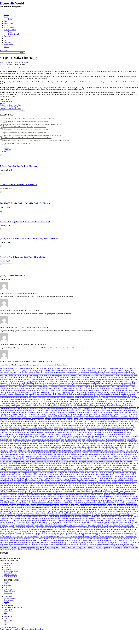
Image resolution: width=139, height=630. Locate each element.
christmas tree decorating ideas (23, 396)
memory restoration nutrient (118, 476)
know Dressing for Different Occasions (85, 469)
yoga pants (24, 549)
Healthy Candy (75, 445)
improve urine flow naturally (62, 462)
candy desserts (62, 390)
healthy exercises (73, 447)
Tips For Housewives (119, 535)
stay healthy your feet (94, 526)
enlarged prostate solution (36, 418)
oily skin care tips (34, 500)
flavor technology (50, 425)
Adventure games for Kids (105, 370)
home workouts (47, 452)
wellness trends (74, 546)
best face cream (97, 379)
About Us (7, 565)
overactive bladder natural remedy (52, 502)
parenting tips (94, 502)
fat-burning (61, 421)
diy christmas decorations (123, 408)
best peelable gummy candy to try (35, 381)
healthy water (22, 451)
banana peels (104, 376)
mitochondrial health (6, 487)
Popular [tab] (6, 148)
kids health (40, 467)
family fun (91, 419)
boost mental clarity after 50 (122, 385)
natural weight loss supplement (100, 495)
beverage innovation (104, 383)
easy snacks (4, 414)
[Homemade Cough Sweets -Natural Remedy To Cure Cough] (6, 218)
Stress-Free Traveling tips (115, 527)
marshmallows (122, 474)
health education (79, 441)
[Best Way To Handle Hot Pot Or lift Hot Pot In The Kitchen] (6, 199)
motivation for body (13, 489)
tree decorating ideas (49, 538)
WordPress (17, 629)
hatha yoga (130, 440)
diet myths (25, 408)
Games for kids (131, 432)
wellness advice (83, 544)
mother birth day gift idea (112, 487)
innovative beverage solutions (81, 462)
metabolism (61, 480)
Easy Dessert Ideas (92, 412)
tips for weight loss (6, 537)
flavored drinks (107, 425)
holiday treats (77, 451)
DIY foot (135, 408)
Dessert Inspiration (71, 407)
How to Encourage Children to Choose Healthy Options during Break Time (109, 456)
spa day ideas (30, 526)
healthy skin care (90, 449)
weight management (50, 544)
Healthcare (85, 443)
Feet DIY (87, 421)
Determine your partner (128, 407)
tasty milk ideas (5, 535)
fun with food (86, 432)
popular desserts (48, 505)
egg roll (76, 414)
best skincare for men (77, 381)
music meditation (66, 489)
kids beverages (46, 465)
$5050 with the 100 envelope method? (23, 368)
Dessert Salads (93, 407)
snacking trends (41, 524)
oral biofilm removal (55, 500)
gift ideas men (69, 434)
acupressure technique (89, 370)
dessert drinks (51, 407)
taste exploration (112, 533)
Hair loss (68, 438)
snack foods (100, 522)
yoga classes (107, 548)
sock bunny (105, 524)
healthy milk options (45, 449)
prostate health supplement (74, 509)
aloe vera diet (21, 374)
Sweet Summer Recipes (12, 533)
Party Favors (115, 502)
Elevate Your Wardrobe (97, 414)
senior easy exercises (50, 518)
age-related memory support (46, 372)
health (6, 441)
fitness (122, 421)
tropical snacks (94, 538)
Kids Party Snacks (75, 467)
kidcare (29, 465)
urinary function (88, 540)
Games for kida (121, 432)
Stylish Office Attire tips (66, 529)
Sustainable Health (81, 531)
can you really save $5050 (36, 390)
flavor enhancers (27, 425)
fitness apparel (128, 421)
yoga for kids (124, 548)
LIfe (5, 21)
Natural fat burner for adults (114, 491)
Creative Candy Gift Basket (49, 399)
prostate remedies (131, 509)
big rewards (127, 383)
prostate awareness (86, 507)
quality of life (94, 511)
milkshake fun (70, 485)
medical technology (62, 476)
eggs (80, 414)
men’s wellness (79, 478)
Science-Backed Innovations (18, 518)
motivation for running (27, 489)
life (28, 471)
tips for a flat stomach (105, 535)
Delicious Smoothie (27, 407)
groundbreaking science (24, 436)
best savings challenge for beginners (58, 381)
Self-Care (31, 518)
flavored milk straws (127, 425)
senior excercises (62, 518)
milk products (37, 484)
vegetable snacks (31, 542)
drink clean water (79, 410)
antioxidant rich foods (109, 374)
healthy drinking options (26, 447)
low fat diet (48, 473)
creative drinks (133, 399)
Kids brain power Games (111, 465)
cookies (16, 399)
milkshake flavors (59, 485)
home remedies (18, 452)
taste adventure (90, 533)
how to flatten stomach (48, 458)
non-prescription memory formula (92, 496)
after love (10, 372)
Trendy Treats (72, 538)
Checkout (7, 42)
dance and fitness (100, 405)
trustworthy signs (120, 538)
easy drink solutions (105, 412)
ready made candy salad (53, 513)
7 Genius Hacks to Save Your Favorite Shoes (18, 185)
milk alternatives (39, 482)
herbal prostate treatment (60, 451)
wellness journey (129, 544)
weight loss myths (125, 542)
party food (123, 502)
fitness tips (45, 423)
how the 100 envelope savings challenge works (97, 454)
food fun (83, 427)
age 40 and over (24, 372)
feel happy (10, 105)
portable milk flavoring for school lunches (100, 505)
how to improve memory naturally (103, 458)
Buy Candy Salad (133, 388)
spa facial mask (39, 526)
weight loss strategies (13, 544)
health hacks (98, 441)
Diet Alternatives (5, 408)
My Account (8, 45)
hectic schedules (32, 451)
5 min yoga (15, 370)
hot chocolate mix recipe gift (129, 452)
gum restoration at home (74, 436)
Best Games (114, 379)
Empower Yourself (17, 416)
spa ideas (48, 526)
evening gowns (78, 418)
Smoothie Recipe (68, 522)
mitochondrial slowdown (22, 487)
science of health (117, 516)
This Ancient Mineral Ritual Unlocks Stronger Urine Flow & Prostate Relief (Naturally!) (25, 132)
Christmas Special (10, 598)
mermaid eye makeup (117, 478)
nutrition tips (48, 498)
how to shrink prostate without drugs (109, 460)
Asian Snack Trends (83, 376)
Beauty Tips (8, 23)
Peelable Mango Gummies (50, 504)
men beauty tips (5, 478)
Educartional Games (21, 414)
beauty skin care (5, 377)
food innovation (91, 427)
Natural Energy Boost (98, 491)
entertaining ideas (50, 418)
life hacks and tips (35, 471)
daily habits (106, 403)
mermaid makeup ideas (7, 480)
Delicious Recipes (15, 407)
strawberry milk (53, 527)
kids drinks (128, 465)
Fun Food (63, 430)
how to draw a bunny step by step (74, 456)
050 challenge (40, 368)
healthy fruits (92, 447)
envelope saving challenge (64, 418)
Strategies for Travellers (7, 527)
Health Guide (89, 441)
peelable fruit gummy (23, 504)
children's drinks (122, 392)
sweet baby (119, 531)
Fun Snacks (57, 432)
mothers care (132, 487)
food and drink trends (52, 427)
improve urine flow (46, 462)
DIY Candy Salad (109, 408)
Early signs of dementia (56, 412)
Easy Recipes (132, 412)
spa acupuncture (20, 526)
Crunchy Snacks (117, 401)
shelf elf (91, 518)
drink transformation (128, 410)
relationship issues (34, 515)
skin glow (128, 520)
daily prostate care (116, 403)
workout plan (91, 548)
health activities (13, 441)
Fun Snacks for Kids (67, 432)
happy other (44, 440)
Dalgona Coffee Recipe (67, 405)
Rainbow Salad (40, 513)
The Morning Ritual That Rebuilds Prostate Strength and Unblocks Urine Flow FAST (24, 129)
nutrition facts (16, 498)
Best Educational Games (84, 379)
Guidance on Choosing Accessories (43, 436)
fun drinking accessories (31, 430)
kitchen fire (12, 469)
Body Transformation (79, 385)
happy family (18, 105)
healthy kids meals (120, 447)
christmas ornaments (128, 394)
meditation (71, 476)
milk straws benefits (108, 484)
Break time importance (56, 388)
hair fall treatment (51, 438)
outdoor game (107, 500)
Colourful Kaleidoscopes (110, 398)
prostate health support (90, 509)
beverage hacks (93, 383)
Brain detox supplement (73, 387)
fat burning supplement (22, 421)
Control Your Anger (132, 398)
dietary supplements (57, 408)
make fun (90, 473)
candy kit (102, 390)
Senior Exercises (74, 518)
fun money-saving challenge (13, 432)
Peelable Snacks (85, 504)
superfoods (3, 531)
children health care (86, 392)
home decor (129, 451)
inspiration (56, 463)
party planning (131, 502)
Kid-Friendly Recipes (7, 465)
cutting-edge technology (57, 403)
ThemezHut (39, 629)
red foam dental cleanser (124, 513)
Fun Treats (78, 432)
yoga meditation (7, 549)
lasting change (114, 469)
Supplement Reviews (28, 531)
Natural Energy (86, 491)
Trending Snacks (62, 538)
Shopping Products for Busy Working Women (120, 518)
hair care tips (17, 438)
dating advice (111, 405)
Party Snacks (4, 504)
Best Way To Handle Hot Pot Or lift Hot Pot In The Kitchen (25, 203)
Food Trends (4, 429)
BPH (23, 387)
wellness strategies (41, 546)
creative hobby (47, 401)
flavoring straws (26, 427)
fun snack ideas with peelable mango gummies (38, 432)
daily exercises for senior (94, 403)
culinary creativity (128, 401)
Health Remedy (14, 34)
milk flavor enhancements (120, 482)
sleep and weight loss (23, 522)
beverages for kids (118, 383)
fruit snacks (105, 429)
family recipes (109, 419)
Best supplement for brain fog (110, 381)
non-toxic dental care (109, 496)
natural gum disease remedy (9, 493)
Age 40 (16, 372)
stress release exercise (65, 527)
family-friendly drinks (122, 419)
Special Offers (63, 526)
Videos (6, 622)
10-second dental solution (99, 368)
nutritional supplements (72, 498)
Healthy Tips (4, 451)
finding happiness (113, 421)
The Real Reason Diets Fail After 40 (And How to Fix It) (16, 143)
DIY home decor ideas (7, 410)
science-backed (127, 516)
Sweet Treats (24, 533)
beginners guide (23, 377)
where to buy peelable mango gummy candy (25, 548)
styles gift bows (53, 529)
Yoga (10, 32)
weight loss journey (100, 542)
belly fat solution (71, 377)
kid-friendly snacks (20, 465)
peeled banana (95, 504)
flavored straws (5, 427)
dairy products (33, 405)
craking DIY (23, 399)
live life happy (114, 471)
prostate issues (120, 509)
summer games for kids (110, 529)
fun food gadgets (72, 430)
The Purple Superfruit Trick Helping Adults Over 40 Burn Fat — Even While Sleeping (24, 121)
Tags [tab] (5, 151)
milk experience (82, 482)
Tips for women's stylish (31, 537)
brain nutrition (9, 388)
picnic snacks (121, 504)
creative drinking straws (121, 399)
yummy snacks (44, 549)
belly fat (42, 377)
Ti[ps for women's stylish (90, 535)
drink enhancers (117, 410)
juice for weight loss (122, 463)
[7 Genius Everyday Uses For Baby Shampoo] (6, 162)
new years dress (49, 496)
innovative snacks (5, 463)
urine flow (125, 540)
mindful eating (109, 485)
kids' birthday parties (129, 467)
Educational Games (35, 414)
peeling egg (103, 504)
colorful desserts (26, 398)
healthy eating (48, 447)
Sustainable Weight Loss (95, 531)
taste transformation (124, 533)
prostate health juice (44, 509)
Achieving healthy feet (74, 370)
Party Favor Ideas (105, 502)
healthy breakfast (64, 445)
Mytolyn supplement (131, 489)
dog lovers (24, 410)
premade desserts (27, 507)
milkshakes (90, 485)
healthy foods (83, 447)
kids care (122, 465)
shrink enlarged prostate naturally (42, 520)
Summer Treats (123, 529)
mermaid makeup (129, 478)
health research (10, 443)
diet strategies (34, 408)
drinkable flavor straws (7, 412)
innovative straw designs (33, 463)
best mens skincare (124, 379)
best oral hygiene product (16, 381)
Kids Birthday (56, 465)
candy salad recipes (32, 392)
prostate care (96, 507)
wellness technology (54, 546)
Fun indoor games (113, 430)
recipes (113, 513)
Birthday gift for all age (14, 385)
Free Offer (44, 429)
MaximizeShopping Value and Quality (31, 476)
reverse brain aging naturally (91, 515)
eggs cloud (86, 414)
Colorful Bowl (16, 398)
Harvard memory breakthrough (116, 440)
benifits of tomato (107, 377)
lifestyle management (91, 471)
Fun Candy (10, 430)
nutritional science (58, 498)
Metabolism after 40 (71, 480)
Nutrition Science (38, 498)
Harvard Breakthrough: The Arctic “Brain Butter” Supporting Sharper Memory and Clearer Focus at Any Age (31, 124)
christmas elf (98, 394)
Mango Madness (32, 474)
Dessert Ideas (60, 407)
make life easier (98, 473)
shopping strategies (6, 520)
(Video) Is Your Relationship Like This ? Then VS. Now (23, 257)
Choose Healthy (52, 394)
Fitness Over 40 (24, 423)
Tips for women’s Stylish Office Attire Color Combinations (59, 537)
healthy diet (112, 445)
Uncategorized (8, 101)
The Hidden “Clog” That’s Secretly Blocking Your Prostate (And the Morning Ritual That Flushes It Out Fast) (31, 135)
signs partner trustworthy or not (82, 520)
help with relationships (44, 451)
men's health (46, 478)
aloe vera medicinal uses (45, 374)
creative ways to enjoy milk (102, 401)
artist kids (62, 376)
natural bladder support (39, 491)
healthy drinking (13, 447)
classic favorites (69, 396)
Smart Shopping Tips (55, 522)
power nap (127, 505)
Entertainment (8, 600)
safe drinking (51, 516)
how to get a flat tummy (63, 458)
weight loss (65, 542)
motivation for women (42, 489)
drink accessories (68, 410)
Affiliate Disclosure (10, 575)
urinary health (117, 540)
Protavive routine (29, 511)
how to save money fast (89, 460)
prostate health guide (31, 509)
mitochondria (119, 485)
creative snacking (68, 401)
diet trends (47, 408)
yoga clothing (115, 548)
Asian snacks (95, 376)
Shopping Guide (99, 518)
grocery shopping (125, 434)
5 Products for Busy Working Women (31, 370)
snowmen (90, 524)
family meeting (100, 419)
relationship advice (22, 515)
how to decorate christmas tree (34, 456)
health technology (57, 443)
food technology (131, 427)
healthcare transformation (98, 443)
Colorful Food (36, 398)
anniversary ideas (81, 374)
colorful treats (73, 398)
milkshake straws (80, 485)
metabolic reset (52, 480)
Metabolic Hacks (30, 480)
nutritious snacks (95, 498)
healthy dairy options (102, 445)
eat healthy (11, 414)
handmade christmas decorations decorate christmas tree (112, 438)
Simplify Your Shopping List (115, 520)
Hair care (9, 438)
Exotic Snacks (35, 419)
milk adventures (28, 482)
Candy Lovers (109, 390)
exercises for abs (11, 419)
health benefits (60, 441)
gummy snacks (107, 436)
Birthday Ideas (27, 385)
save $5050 (90, 516)
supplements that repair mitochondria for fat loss (59, 531)
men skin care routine (34, 478)
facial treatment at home (58, 419)
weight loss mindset (112, 542)
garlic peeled (4, 434)
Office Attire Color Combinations (18, 500)
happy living (27, 440)
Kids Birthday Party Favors (83, 465)
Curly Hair (11, 403)
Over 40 (124, 500)
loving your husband (37, 473)
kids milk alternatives (51, 467)
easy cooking (69, 412)
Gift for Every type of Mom (50, 434)
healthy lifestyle (10, 449)
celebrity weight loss (63, 392)
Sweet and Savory (109, 531)
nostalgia (120, 496)
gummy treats (117, 436)
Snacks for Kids (56, 524)
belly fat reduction (60, 377)
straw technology (41, 527)
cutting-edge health (43, 403)
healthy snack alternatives (104, 449)
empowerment (28, 416)
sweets (31, 533)
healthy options (57, 449)
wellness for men (94, 544)
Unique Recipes (58, 540)
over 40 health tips (6, 502)
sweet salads (127, 531)
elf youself (123, 414)
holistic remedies (119, 451)
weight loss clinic (74, 542)
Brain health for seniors (119, 387)
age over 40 (33, 372)
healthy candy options (88, 445)
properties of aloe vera (72, 507)
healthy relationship (78, 449)
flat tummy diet (92, 423)
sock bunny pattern (116, 524)
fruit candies (74, 429)
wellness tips (65, 546)
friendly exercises (64, 429)
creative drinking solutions (104, 399)
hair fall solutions (32, 438)
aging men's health (124, 372)
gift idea (62, 434)
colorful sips (45, 398)
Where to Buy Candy (124, 546)
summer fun (89, 529)
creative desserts (90, 399)
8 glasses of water (49, 370)
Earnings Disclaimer (10, 576)
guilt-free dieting (61, 436)
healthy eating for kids (60, 447)
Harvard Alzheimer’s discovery (96, 440)
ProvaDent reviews (55, 511)
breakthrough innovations (91, 388)
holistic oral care (109, 451)
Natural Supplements (26, 495)
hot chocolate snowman (7, 454)
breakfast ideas (78, 388)
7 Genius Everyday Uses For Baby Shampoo (18, 166)
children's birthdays (110, 392)
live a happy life (104, 471)
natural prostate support (111, 493)
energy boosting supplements (85, 416)
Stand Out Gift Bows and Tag (77, 526)
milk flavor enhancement (103, 482)
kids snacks (100, 467)
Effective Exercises (48, 414)
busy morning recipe (120, 388)
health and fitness (23, 441)
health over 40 (128, 441)
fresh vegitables (53, 429)
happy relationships (54, 440)
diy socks (18, 410)
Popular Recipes (59, 505)
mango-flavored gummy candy (68, 474)
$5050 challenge (5, 368)
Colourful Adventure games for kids (89, 398)
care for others (52, 392)
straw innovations (21, 527)
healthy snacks (129, 449)
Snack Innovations (118, 522)
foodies (30, 429)
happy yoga (81, 440)
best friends (106, 379)
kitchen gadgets (21, 469)
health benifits (69, 441)
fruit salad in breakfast (94, 429)
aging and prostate (77, 372)
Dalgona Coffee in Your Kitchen (49, 405)
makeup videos (124, 473)
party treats (12, 504)
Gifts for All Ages (86, 434)
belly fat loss (50, 377)
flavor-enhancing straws (64, 425)
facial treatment (46, 419)
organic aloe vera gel (95, 500)
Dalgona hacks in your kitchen (85, 405)
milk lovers (28, 484)
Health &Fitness (10, 30)
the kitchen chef (57, 535)
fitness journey (14, 423)
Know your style (103, 469)
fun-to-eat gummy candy (108, 432)
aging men (114, 372)
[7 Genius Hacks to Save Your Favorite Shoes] (6, 181)
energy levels (99, 416)
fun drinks (57, 430)
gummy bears (87, 436)
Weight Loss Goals (87, 542)
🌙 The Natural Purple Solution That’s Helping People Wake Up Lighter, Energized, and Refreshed (28, 118)
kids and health (37, 465)
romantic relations (32, 516)
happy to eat (65, 440)
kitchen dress (4, 469)
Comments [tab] (7, 150)
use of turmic (13, 542)
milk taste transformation (123, 484)
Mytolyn (95, 489)
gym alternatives (127, 436)
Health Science (20, 443)
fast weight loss (10, 421)
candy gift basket (81, 390)
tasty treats (13, 535)
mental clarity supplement (92, 478)
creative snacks (79, 401)
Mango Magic (43, 474)
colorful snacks (54, 398)
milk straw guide (59, 484)
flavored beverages (78, 425)
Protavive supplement (42, 511)
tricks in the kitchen (83, 538)
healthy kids (110, 447)
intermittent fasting (77, 463)
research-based (64, 515)
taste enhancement (101, 533)
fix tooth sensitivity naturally (58, 423)
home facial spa (8, 452)
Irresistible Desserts (89, 463)
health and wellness (49, 441)
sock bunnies (97, 524)
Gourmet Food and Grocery (13, 607)
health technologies (45, 443)
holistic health (98, 451)
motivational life (55, 489)
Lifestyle (51, 471)
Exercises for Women (24, 419)
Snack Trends (18, 524)
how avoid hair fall (47, 454)
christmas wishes (58, 396)
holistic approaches (88, 451)
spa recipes (54, 526)
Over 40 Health (133, 500)
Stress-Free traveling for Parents (96, 527)
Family (6, 17)
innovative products (126, 462)
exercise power (128, 418)
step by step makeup (108, 526)
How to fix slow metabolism (31, 458)
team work (20, 535)
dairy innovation (23, 405)
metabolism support (122, 480)
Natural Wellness (116, 495)
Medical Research (49, 476)
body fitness (68, 385)
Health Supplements (31, 443)
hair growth (61, 438)
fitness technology (36, 423)
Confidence (122, 398)
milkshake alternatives (47, 485)
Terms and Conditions (11, 571)
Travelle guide (30, 538)
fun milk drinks (124, 430)
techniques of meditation (32, 535)
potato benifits (118, 505)
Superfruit (10, 531)
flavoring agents (15, 427)
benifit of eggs (81, 377)
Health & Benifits (9, 591)
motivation (3, 489)
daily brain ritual (70, 403)
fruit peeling (82, 429)
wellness (60, 544)
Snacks (48, 524)
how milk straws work (74, 454)
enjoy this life (126, 416)
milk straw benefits (48, 484)
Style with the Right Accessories (37, 529)
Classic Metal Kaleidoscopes (84, 396)
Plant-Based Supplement (18, 505)
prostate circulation (107, 507)
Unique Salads (68, 540)
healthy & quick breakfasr (114, 443)
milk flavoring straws (7, 484)
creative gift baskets (16, 401)
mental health (105, 478)
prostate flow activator (7, 509)
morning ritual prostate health (94, 487)
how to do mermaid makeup (54, 456)
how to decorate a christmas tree (14, 456)
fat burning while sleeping (48, 421)
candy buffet (53, 390)
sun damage (132, 529)
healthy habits (101, 447)
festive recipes (94, 421)
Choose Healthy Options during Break (70, 394)
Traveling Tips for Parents (17, 538)
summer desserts (79, 529)
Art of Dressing (54, 376)
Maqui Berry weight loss (109, 474)
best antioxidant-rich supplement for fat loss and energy (41, 379)
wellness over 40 (5, 546)
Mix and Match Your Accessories (40, 487)
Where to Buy (112, 546)
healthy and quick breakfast (50, 445)
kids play (84, 467)
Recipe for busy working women (100, 513)
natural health (22, 493)
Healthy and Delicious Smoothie (18, 445)
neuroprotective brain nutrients (17, 496)
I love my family (24, 462)
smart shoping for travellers (39, 522)
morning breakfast (78, 487)
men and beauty (132, 476)
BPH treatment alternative (56, 387)
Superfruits (17, 531)
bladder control (37, 385)
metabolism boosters (109, 480)
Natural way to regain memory (68, 495)
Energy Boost (70, 416)
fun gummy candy (101, 430)
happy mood (36, 440)
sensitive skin (84, 518)
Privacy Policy (8, 569)
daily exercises (81, 403)
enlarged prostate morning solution (16, 418)
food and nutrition (65, 427)
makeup (106, 473)
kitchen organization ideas (44, 469)
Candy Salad (128, 390)
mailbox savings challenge (60, 473)
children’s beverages (6, 394)
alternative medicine (69, 374)
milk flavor (91, 482)
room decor (42, 516)
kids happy (33, 467)
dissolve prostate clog (88, 408)
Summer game (98, 529)
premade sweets (38, 507)
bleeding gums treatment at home (53, 385)
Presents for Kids (49, 507)
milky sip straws (99, 485)
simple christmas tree (98, 520)
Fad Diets (85, 419)
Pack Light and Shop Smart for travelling (76, 502)
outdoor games (117, 500)
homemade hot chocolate (98, 452)
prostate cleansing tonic (120, 507)
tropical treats (104, 538)
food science (121, 427)
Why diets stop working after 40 (50, 548)
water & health (41, 542)
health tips (66, 443)
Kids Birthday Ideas (67, 465)
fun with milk (95, 432)
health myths (119, 441)
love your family (16, 473)
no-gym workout (59, 496)
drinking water (30, 412)
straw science (31, 527)
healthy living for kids (31, 449)
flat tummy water (102, 423)
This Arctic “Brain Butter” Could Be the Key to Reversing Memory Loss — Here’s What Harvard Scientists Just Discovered (35, 140)
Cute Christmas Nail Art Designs (26, 403)
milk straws (98, 484)
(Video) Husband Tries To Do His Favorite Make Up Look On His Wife (29, 238)
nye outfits (104, 498)
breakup (102, 388)
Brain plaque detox (21, 388)
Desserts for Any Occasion (112, 407)
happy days (134, 438)
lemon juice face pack (20, 471)
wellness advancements (70, 544)
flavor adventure (124, 423)
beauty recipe (133, 376)
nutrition (135, 496)
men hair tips (14, 478)
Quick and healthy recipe (115, 511)
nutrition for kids (27, 498)
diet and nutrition (16, 408)
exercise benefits (117, 418)
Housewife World (12, 3)
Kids (10, 19)
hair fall (23, 438)
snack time (10, 524)
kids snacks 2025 (110, 467)
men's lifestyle (54, 478)
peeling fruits (112, 504)
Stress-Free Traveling (79, 527)
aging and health (65, 372)
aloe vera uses (57, 374)
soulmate (11, 526)
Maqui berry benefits (94, 474)
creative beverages (34, 399)
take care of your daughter (65, 533)
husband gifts (14, 462)
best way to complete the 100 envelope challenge (28, 383)
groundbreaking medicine (8, 436)
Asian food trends (71, 376)
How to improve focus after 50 (81, 458)
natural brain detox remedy (55, 491)
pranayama (3, 507)
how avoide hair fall (60, 454)
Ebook (6, 47)
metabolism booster (96, 480)
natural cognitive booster (72, 491)
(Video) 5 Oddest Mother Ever (12, 275)
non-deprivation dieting (73, 496)
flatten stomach (113, 423)
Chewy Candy (75, 392)
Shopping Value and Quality (22, 520)
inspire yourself (65, 463)
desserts (100, 407)
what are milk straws (86, 546)
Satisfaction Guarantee (73, 516)
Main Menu (4, 50)
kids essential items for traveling (19, 467)
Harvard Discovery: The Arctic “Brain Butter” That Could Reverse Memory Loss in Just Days (26, 138)
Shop (6, 38)
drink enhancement (92, 410)
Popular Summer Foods (72, 505)
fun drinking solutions (46, 430)
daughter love (120, 405)
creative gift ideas (28, 401)
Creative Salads (58, 401)
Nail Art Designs (5, 491)
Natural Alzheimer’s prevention (21, 491)
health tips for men (76, 443)
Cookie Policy (8, 573)
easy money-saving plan (120, 412)
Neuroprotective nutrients (35, 496)
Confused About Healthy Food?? (10, 109)
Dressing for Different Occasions (39, 410)
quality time (103, 511)
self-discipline (38, 518)
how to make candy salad (14, 460)
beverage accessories (51, 383)
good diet (104, 434)
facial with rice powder (74, 419)
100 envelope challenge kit (116, 368)
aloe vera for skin (31, 374)
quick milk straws (29, 513)
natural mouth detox (81, 493)
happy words (73, 440)
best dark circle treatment (68, 379)
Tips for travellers (132, 535)
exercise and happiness (104, 418)
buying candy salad (6, 390)
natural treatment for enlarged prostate (45, 495)
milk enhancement (58, 482)
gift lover (78, 434)
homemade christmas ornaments (79, 452)
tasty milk (134, 533)
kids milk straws (64, 467)
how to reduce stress (75, 460)
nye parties (112, 498)
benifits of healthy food (94, 377)
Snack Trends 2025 (29, 524)
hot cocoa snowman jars (23, 454)
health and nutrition (36, 441)
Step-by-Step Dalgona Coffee (124, 526)
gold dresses (97, 434)
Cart (5, 40)
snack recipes (128, 522)
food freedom (75, 427)
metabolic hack (20, 480)
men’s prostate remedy (67, 478)
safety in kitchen (60, 516)
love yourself (26, 473)
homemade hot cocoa (113, 452)
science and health (105, 516)
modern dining (56, 487)
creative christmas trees (65, 399)
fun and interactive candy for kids (120, 429)
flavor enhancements (15, 425)
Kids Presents (92, 467)
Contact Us (7, 567)
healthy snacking (118, 449)
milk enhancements (71, 482)
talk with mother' (79, 533)
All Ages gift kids (11, 374)
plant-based (129, 504)
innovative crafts (96, 462)
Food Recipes (9, 28)
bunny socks (110, 388)
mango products (53, 474)
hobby (70, 451)
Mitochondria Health (130, 485)
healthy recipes (67, 449)
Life (5, 584)
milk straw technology (87, 484)
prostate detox (133, 507)
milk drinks (48, 482)
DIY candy (99, 408)
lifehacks (45, 471)
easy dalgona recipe (79, 412)
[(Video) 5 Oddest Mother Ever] (6, 271)
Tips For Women (18, 537)
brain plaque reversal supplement (37, 388)
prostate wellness (17, 511)
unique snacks (77, 540)
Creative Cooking (79, 399)
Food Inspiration (102, 427)
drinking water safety (42, 412)
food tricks (24, 429)
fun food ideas (83, 430)
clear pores (105, 396)
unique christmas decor (11, 540)
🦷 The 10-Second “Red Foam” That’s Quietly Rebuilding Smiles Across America (23, 127)
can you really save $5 (20, 390)
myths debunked (87, 489)
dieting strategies (69, 408)
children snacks (98, 392)
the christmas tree (46, 535)
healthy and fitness (35, 445)
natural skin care (14, 495)
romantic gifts (22, 516)
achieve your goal (61, 370)
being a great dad (34, 377)
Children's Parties (133, 392)
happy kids (12, 440)
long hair (122, 471)
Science (96, 516)
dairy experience (12, 405)
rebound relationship (82, 513)
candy (47, 390)
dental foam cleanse (40, 407)
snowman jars (81, 524)
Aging (58, 372)
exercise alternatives (90, 418)
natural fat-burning (130, 491)
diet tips (41, 408)
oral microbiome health (70, 500)
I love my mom (35, 462)
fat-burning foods (70, 421)
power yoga (134, 505)
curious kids (4, 403)
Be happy (3, 105)
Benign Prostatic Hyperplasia (123, 377)
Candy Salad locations (18, 392)
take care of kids (51, 533)
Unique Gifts (34, 540)
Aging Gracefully (105, 372)
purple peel (73, 511)
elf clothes (109, 414)
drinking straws (20, 412)
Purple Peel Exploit (83, 511)
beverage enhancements (80, 383)
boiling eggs (90, 385)
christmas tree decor (6, 396)
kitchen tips (68, 469)
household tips (36, 454)
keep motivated (134, 463)
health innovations (108, 441)
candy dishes (71, 390)
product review (60, 507)
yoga (5, 624)
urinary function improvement (102, 540)
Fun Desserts (18, 430)
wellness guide (105, 544)
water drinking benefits (54, 542)
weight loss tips (25, 544)
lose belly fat (129, 471)
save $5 (83, 516)
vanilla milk (21, 542)
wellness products (17, 546)
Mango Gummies (21, 474)
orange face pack (83, 500)
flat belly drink (72, 423)
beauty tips (14, 377)
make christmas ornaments (78, 473)
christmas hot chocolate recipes (112, 394)
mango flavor (11, 474)
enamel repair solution (40, 416)
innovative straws (47, 463)
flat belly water (82, 423)
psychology (65, 511)
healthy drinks (39, 447)
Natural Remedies (125, 493)
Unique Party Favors (45, 540)
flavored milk (116, 425)
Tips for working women (86, 537)
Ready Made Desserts (69, 513)
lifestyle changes (69, 471)
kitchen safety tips (59, 469)
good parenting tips (113, 434)
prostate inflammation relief (107, 509)
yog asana (99, 548)
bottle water (17, 387)
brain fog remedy (86, 387)
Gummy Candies (97, 436)
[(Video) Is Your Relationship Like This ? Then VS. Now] (6, 253)
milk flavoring (132, 482)
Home (6, 15)
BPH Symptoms (43, 387)
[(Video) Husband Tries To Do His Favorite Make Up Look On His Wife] (6, 234)
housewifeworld (23, 62)
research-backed (54, 515)
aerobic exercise (119, 370)
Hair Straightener (76, 438)
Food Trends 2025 (14, 429)
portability (83, 505)
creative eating (4, 401)
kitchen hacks (31, 469)
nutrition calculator (6, 498)
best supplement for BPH (92, 381)
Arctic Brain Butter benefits (125, 374)
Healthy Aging (128, 443)
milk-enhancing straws (17, 485)
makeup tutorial (114, 473)
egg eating (70, 414)
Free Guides (37, 429)
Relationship (8, 36)
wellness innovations (116, 544)
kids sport (119, 467)
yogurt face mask (33, 549)
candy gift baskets (93, 390)
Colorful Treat (64, 398)
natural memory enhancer (47, 493)
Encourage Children (54, 416)
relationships (44, 515)
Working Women (80, 548)
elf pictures (115, 414)
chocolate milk (29, 394)
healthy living (19, 449)
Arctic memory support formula (38, 376)
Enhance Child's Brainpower (112, 416)
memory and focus (82, 476)
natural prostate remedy (95, 493)
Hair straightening (88, 438)
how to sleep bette (127, 460)
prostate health (19, 509)
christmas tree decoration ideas (43, 396)
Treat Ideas (39, 538)
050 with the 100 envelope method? (79, 368)
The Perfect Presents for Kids (72, 535)
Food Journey (112, 427)
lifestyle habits (79, 471)
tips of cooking (99, 537)
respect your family (75, 515)
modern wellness (66, 487)
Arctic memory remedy (20, 376)
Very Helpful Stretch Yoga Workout (11, 107)
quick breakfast (128, 511)
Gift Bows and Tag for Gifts (18, 434)
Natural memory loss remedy (65, 493)
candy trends (43, 392)
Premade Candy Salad (14, 507)
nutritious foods (85, 498)
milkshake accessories (32, 485)
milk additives (18, 482)
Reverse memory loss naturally (110, 515)
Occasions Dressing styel (124, 498)
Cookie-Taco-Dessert (7, 399)
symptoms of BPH (40, 533)
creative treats (89, 401)
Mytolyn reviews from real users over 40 (111, 489)
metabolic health (42, 480)
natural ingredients (33, 493)
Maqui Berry (83, 474)
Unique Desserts (24, 540)
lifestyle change (59, 471)
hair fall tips (41, 438)
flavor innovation (38, 425)
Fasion (6, 603)
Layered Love (123, 469)
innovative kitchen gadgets (110, 462)
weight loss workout (36, 544)
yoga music (16, 549)
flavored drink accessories (93, 425)
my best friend (76, 489)
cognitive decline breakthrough (119, 396)
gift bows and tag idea (34, 434)
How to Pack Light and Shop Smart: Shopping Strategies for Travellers (45, 460)
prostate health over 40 (58, 509)
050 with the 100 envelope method (56, 368)
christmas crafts (88, 394)
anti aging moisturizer (94, 374)
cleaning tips (98, 396)
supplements (40, 531)
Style (6, 25)
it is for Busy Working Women (105, 463)
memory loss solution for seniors (98, 476)
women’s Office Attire (68, 548)
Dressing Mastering (56, 410)
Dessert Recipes (83, 407)
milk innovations (19, 484)
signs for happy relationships (62, 520)
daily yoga (125, 403)
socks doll (126, 524)
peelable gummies (36, 504)
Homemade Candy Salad (61, 452)
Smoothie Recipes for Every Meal (85, 522)
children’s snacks (18, 394)
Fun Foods (91, 430)
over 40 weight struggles (33, 502)
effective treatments (60, 414)
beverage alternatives (65, 383)
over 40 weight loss (18, 502)
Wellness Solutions (29, 546)
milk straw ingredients (72, 484)
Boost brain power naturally (104, 385)
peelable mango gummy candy (69, 504)
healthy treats (13, 451)
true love (111, 538)
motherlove (124, 487)
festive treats (103, 421)
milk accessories (8, 482)
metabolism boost (84, 480)
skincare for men (11, 522)
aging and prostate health (91, 372)
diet (138, 407)
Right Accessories (12, 516)
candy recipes (119, 390)
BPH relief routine (31, 387)
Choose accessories (40, 394)
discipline (78, 408)
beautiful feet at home (122, 376)
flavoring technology (38, 427)
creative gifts (38, 401)
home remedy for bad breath (33, 452)
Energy (63, 416)
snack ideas (108, 522)
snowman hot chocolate (69, 524)
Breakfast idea (68, 388)
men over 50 (23, 478)
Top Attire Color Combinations (114, 537)
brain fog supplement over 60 (101, 387)
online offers (45, 500)
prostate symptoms (6, 511)
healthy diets (121, 445)
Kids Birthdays (97, 465)
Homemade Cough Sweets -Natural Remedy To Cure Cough (25, 222)
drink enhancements (104, 410)
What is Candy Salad (100, 546)
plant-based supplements (35, 505)
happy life (19, 440)
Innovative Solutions (18, 463)
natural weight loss (84, 495)
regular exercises (10, 515)
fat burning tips (35, 421)
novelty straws (127, 496)
